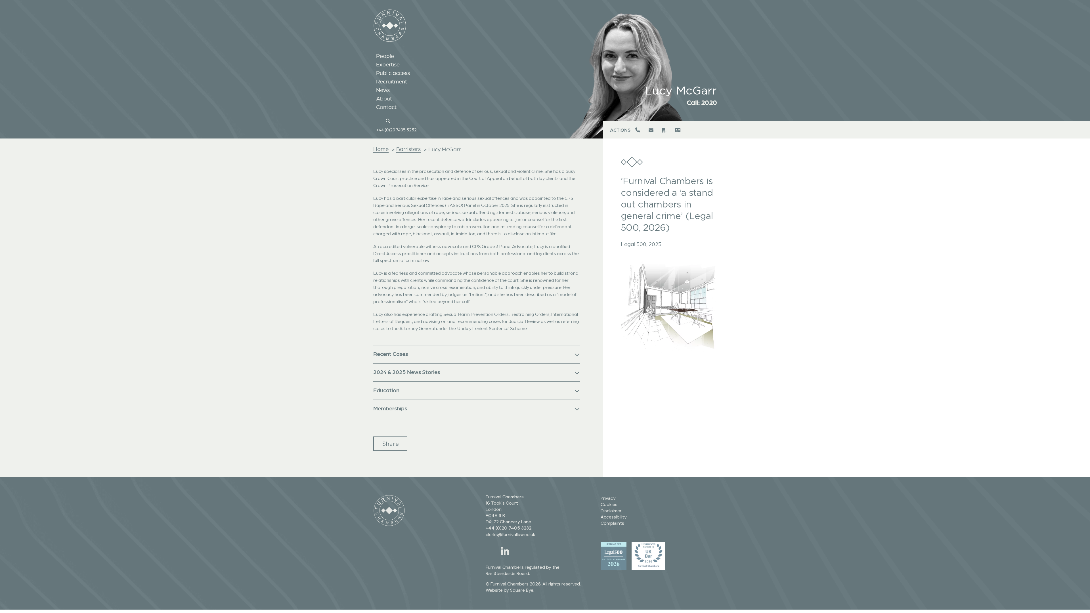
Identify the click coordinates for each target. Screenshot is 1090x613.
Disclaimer (611, 511)
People (385, 56)
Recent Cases (390, 353)
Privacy (608, 498)
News (383, 90)
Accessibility (614, 517)
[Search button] (389, 120)
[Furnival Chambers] (389, 25)
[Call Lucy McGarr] (638, 130)
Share (390, 444)
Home (381, 149)
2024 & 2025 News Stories (406, 371)
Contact (386, 107)
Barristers (408, 149)
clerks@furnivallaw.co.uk (510, 535)
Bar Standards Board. (508, 573)
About (384, 98)
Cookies (609, 504)
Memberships (390, 408)
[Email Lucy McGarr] (651, 130)
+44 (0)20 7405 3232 (396, 130)
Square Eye (521, 590)
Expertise (388, 64)
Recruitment (391, 81)
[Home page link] (379, 120)
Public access (393, 73)
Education (386, 390)
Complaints (612, 523)
